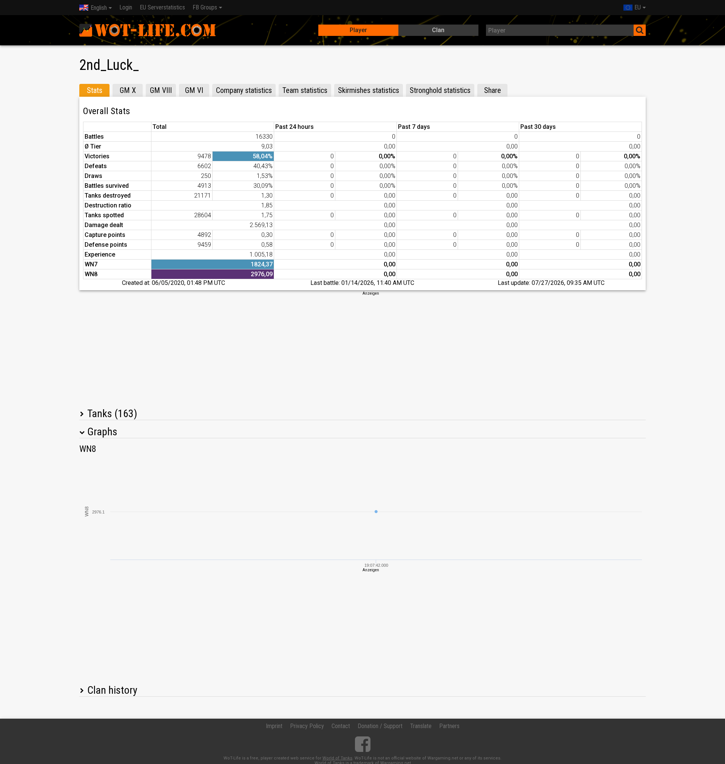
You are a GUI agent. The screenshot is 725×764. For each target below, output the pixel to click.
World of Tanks (337, 758)
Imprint (274, 726)
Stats (94, 90)
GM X (128, 90)
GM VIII (161, 90)
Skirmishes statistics (368, 90)
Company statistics (244, 90)
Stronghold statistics (440, 90)
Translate (421, 726)
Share (492, 90)
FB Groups (205, 7)
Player (358, 30)
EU (637, 7)
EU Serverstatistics (162, 7)
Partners (449, 726)
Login (125, 7)
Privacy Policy (307, 726)
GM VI (194, 90)
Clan (438, 30)
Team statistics (304, 90)
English (99, 7)
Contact (341, 726)
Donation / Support (380, 726)
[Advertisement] (362, 349)
